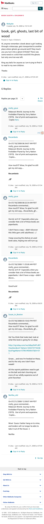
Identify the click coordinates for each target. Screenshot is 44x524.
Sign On (34, 3)
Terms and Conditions (35, 509)
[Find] (40, 8)
